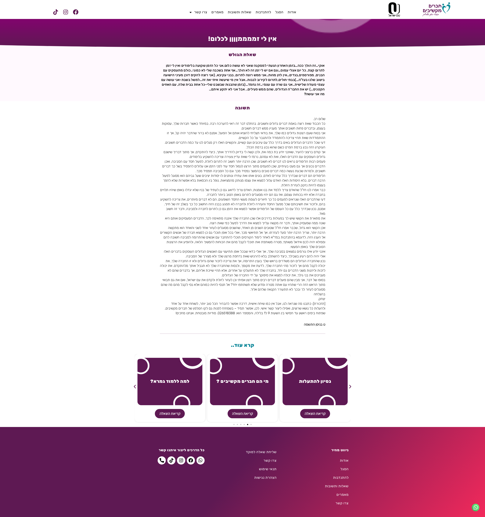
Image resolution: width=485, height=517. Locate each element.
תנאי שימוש (268, 469)
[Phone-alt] (162, 460)
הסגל (279, 12)
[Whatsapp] (200, 460)
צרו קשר (200, 12)
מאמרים (217, 12)
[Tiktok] (55, 12)
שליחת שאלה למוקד (261, 452)
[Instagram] (65, 12)
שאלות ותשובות (239, 12)
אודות (292, 12)
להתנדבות (263, 12)
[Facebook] (76, 12)
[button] (134, 386)
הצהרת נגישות (265, 477)
